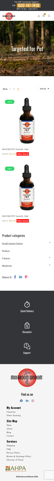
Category (6, 258)
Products (6, 250)
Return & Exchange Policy (19, 456)
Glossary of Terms (15, 459)
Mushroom (7, 265)
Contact (10, 435)
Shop (9, 425)
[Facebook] (21, 400)
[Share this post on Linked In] (20, 277)
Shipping (11, 445)
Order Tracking (14, 415)
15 (14, 88)
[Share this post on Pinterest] (26, 277)
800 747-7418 (28, 5)
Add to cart (27, 124)
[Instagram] (33, 400)
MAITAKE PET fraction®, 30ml (15, 149)
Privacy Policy (13, 452)
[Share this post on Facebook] (15, 277)
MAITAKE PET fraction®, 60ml (15, 216)
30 (18, 88)
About (9, 428)
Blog (9, 432)
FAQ (9, 449)
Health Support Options (12, 243)
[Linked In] (27, 400)
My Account (14, 408)
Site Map (12, 421)
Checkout (11, 411)
